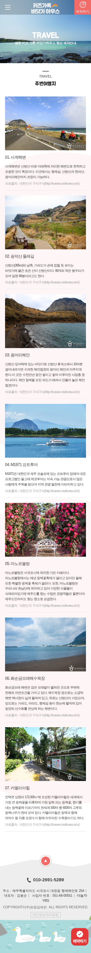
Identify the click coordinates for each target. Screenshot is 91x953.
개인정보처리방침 (45, 915)
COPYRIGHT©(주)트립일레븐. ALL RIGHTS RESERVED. (45, 907)
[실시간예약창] (79, 936)
